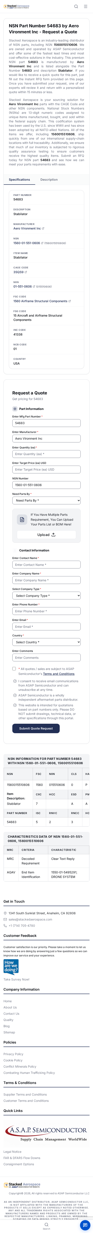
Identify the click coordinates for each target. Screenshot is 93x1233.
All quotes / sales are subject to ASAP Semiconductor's (46, 671)
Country (18, 635)
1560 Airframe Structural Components (40, 301)
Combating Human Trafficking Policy (29, 1072)
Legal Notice (12, 1151)
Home (7, 1001)
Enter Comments (22, 651)
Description (49, 179)
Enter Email (20, 620)
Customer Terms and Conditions (26, 1100)
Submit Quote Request (36, 728)
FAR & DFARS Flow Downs (21, 1158)
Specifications (19, 179)
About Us (10, 1007)
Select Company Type (26, 589)
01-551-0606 (22, 286)
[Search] (76, 6)
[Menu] (86, 6)
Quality (8, 1020)
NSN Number (20, 478)
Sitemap (9, 1032)
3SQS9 (18, 272)
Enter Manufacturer (25, 432)
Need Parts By (22, 494)
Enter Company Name (26, 573)
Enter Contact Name (25, 558)
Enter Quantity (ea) (24, 447)
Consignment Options (18, 1164)
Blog (6, 1026)
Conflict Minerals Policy (19, 1066)
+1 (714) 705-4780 (22, 925)
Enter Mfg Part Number (27, 416)
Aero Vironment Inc (27, 228)
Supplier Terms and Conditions (25, 1094)
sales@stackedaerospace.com (30, 919)
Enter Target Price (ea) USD (29, 463)
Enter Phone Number (26, 604)
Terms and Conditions (59, 674)
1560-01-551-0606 (26, 243)
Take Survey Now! (16, 979)
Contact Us (11, 1013)
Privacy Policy (13, 1054)
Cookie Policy (12, 1060)
